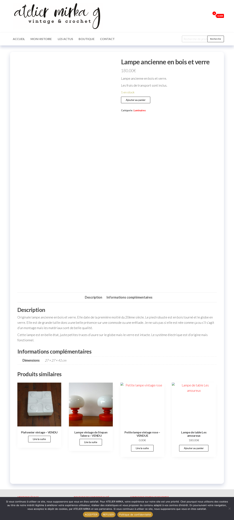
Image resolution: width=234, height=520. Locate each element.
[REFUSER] (229, 508)
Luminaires (140, 110)
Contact (107, 39)
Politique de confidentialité (135, 514)
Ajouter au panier (136, 99)
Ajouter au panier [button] (194, 448)
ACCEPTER (91, 514)
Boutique (87, 39)
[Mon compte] (207, 16)
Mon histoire (41, 39)
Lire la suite (39, 439)
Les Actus (65, 39)
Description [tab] (93, 297)
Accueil (19, 39)
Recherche (215, 39)
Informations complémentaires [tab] (129, 297)
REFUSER (108, 514)
